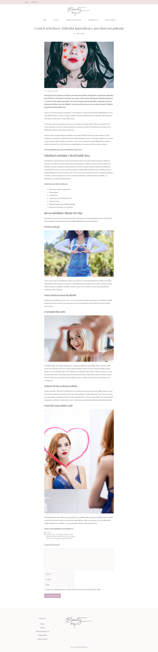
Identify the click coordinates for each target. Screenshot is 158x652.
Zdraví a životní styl (73, 20)
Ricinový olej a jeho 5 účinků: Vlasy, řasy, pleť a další (60, 536)
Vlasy (45, 20)
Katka (82, 33)
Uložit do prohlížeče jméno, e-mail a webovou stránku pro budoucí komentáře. (73, 589)
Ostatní (48, 532)
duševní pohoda (50, 534)
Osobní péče (93, 20)
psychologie (59, 534)
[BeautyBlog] (79, 11)
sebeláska (66, 534)
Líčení (56, 20)
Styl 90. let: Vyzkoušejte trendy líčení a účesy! (59, 538)
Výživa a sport (110, 20)
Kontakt (33, 2)
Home (27, 2)
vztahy (71, 534)
